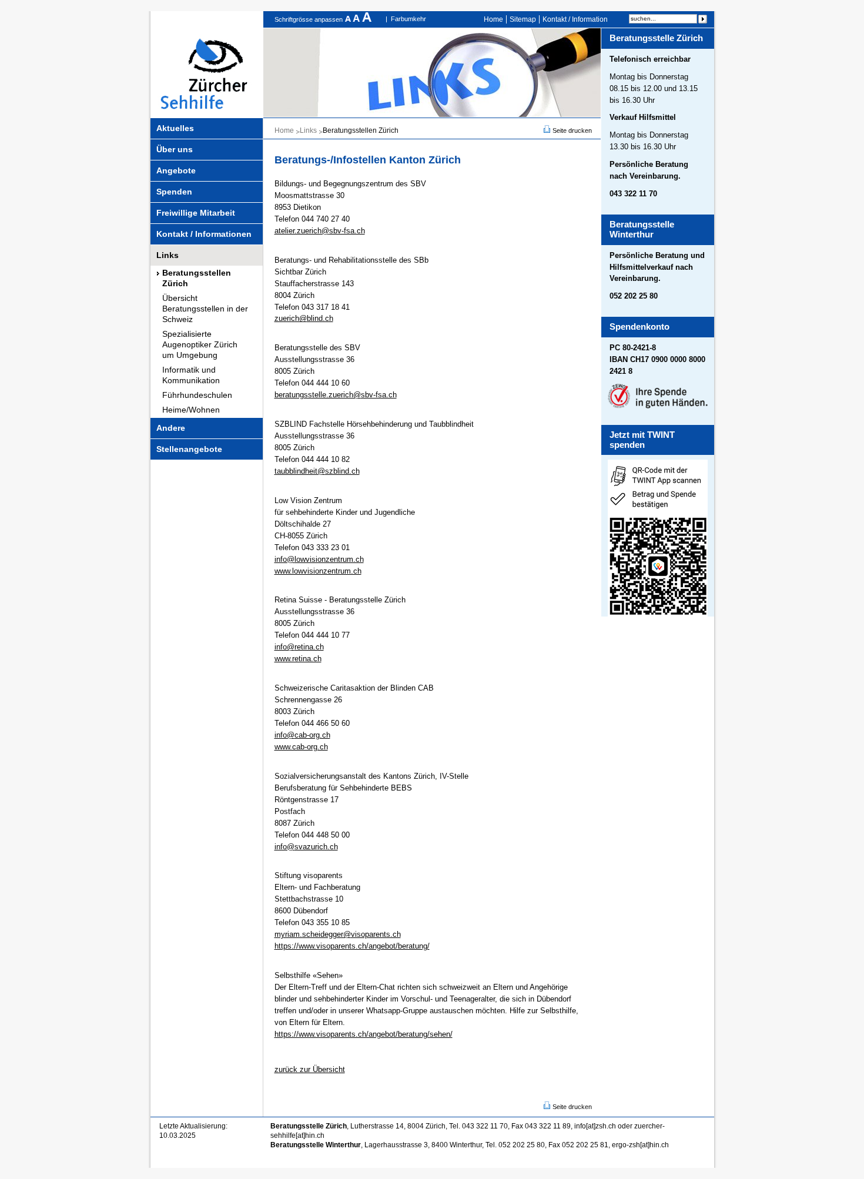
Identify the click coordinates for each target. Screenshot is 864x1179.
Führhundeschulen (197, 395)
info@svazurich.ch (306, 846)
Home (493, 19)
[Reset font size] (357, 19)
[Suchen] (702, 19)
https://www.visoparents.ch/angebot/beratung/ (352, 946)
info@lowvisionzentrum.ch (319, 559)
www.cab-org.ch (301, 746)
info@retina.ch (299, 646)
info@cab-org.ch (302, 735)
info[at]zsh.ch (595, 1126)
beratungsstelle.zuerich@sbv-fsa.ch (335, 394)
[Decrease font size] (349, 19)
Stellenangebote (189, 449)
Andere (170, 428)
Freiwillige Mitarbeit (195, 212)
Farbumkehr (408, 18)
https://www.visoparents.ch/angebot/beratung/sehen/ (363, 1034)
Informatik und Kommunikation (191, 375)
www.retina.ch (298, 658)
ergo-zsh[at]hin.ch (640, 1145)
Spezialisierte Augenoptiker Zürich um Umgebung (199, 344)
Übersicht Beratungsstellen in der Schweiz (205, 308)
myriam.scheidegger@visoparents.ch (337, 934)
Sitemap (523, 19)
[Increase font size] (366, 19)
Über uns (174, 149)
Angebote (176, 170)
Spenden (174, 191)
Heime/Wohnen (191, 409)
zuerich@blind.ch (303, 318)
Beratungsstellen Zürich (196, 278)
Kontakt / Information (575, 19)
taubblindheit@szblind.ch (317, 471)
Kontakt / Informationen (204, 234)
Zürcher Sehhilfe (206, 64)
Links (167, 255)
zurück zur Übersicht (309, 1069)
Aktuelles (175, 128)
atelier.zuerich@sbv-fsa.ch (319, 230)
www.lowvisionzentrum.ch (317, 571)
